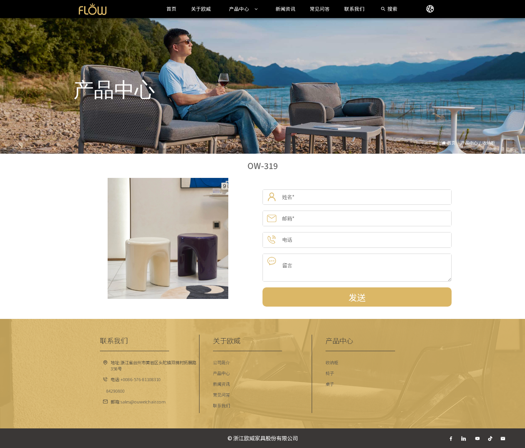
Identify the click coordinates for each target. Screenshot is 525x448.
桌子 (330, 384)
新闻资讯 (286, 8)
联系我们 (354, 8)
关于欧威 (201, 8)
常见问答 (320, 8)
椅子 (330, 373)
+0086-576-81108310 (140, 379)
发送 (357, 297)
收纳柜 (332, 362)
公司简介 (221, 362)
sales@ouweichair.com (143, 401)
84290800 (115, 391)
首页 (171, 8)
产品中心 (239, 8)
